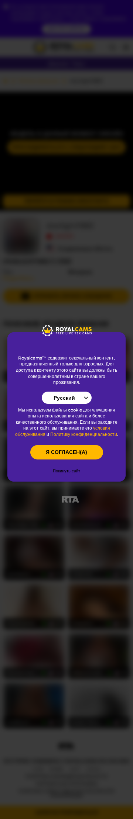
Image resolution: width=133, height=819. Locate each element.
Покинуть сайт (66, 470)
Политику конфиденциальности (83, 434)
